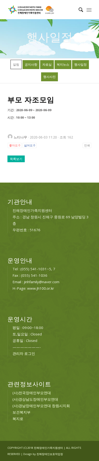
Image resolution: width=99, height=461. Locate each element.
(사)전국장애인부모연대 (31, 392)
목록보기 (16, 159)
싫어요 (29, 145)
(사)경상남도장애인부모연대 (35, 399)
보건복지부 (21, 412)
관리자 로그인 (23, 353)
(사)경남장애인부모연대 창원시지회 (41, 405)
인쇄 (87, 145)
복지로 (17, 418)
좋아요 (14, 145)
